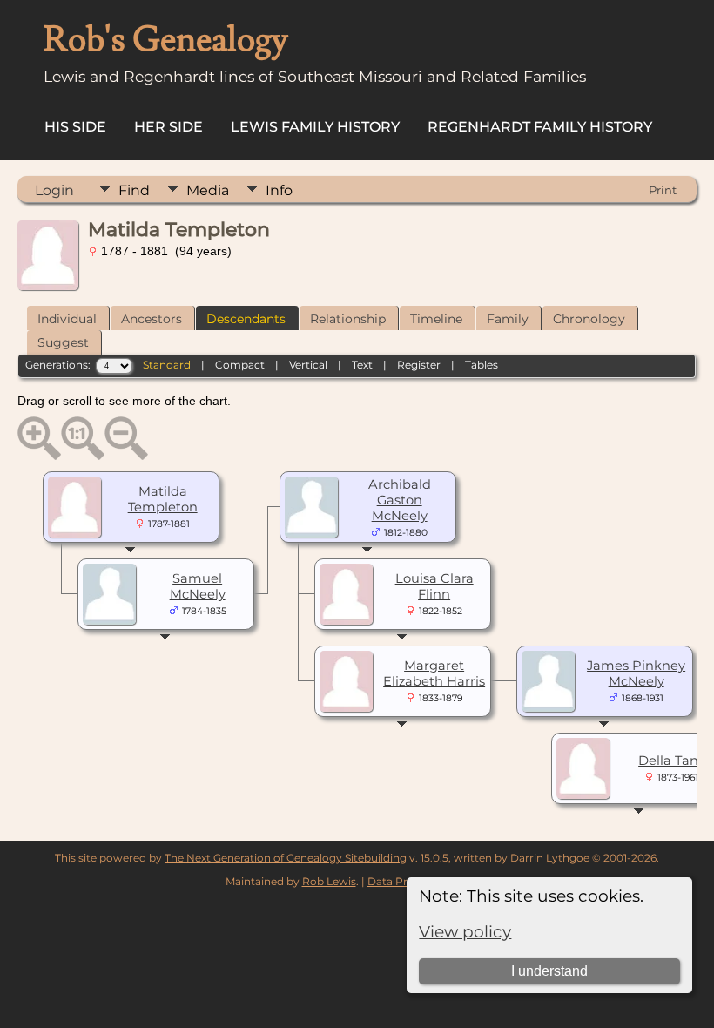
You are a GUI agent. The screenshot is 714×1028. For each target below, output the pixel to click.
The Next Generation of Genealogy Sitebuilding (286, 857)
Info (279, 190)
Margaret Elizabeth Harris (434, 673)
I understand (549, 971)
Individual (67, 319)
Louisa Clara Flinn (434, 586)
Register (419, 364)
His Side (75, 126)
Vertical (308, 364)
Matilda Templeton (163, 499)
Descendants (246, 319)
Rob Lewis (329, 881)
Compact (240, 364)
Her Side (168, 126)
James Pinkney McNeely (636, 673)
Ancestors (151, 319)
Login (54, 190)
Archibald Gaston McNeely (399, 500)
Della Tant (671, 760)
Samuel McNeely (198, 586)
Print (663, 190)
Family (508, 319)
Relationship (348, 319)
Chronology (589, 319)
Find (134, 190)
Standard (167, 364)
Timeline (436, 319)
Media (207, 190)
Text (362, 364)
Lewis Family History (315, 126)
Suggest (63, 342)
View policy (465, 932)
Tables (481, 364)
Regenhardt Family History (540, 126)
